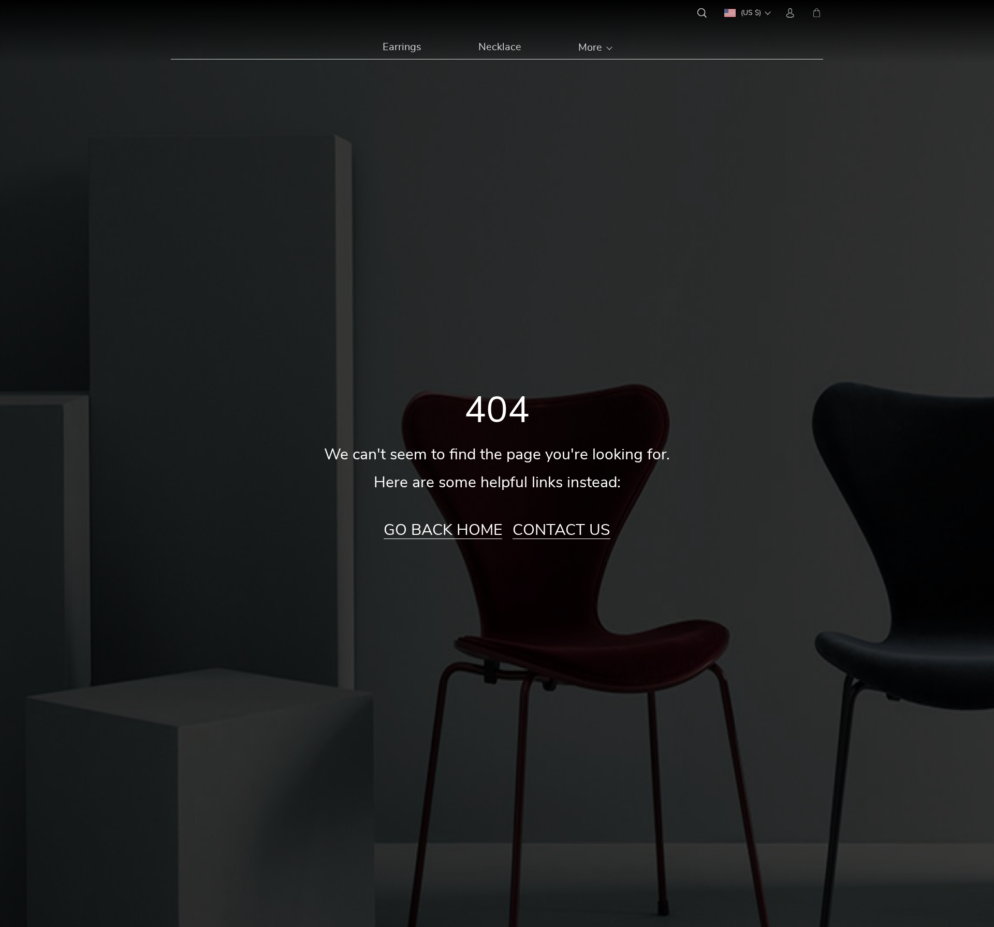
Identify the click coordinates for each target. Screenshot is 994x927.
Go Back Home (443, 530)
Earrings (402, 47)
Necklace (499, 47)
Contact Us (561, 530)
